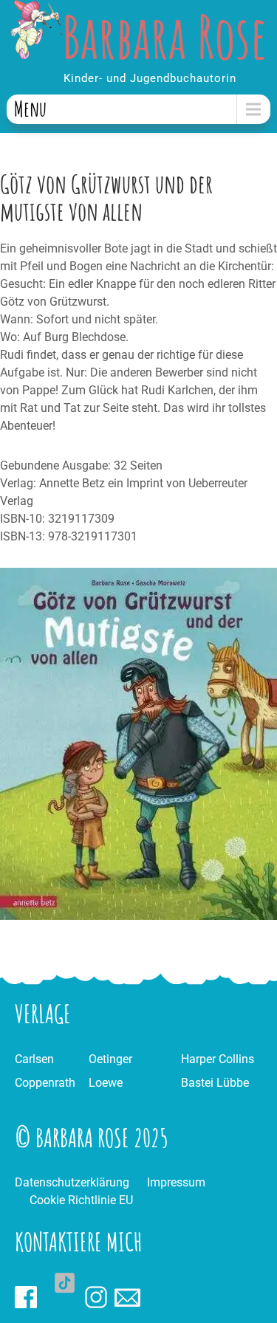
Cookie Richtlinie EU (81, 1200)
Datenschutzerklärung (72, 1182)
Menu (30, 109)
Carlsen (34, 1059)
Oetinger (110, 1059)
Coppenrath (45, 1083)
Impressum (176, 1182)
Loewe (106, 1083)
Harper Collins (217, 1059)
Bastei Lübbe (215, 1083)
